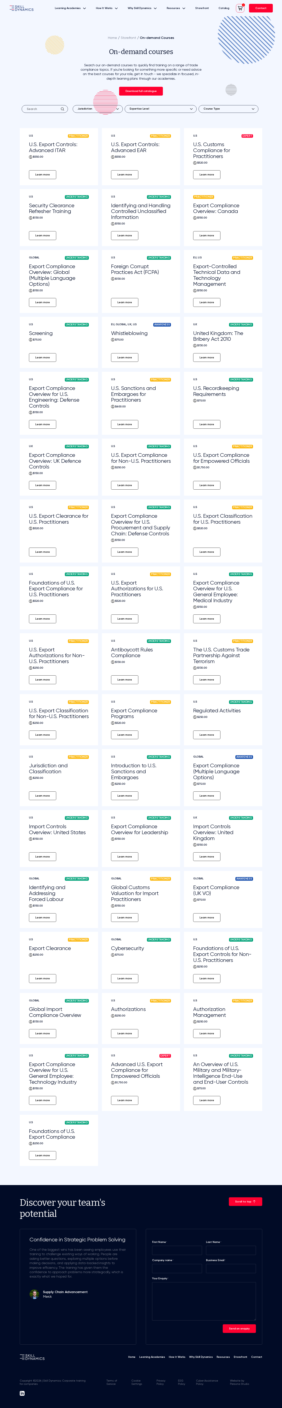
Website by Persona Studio (239, 1382)
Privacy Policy (161, 1382)
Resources (173, 8)
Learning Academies (68, 8)
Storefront (202, 8)
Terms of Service (111, 1382)
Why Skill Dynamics (139, 8)
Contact (256, 1357)
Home (112, 38)
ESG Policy (181, 1382)
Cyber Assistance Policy (207, 1382)
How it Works (177, 1357)
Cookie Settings (136, 1382)
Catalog (224, 8)
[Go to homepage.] (21, 8)
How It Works (104, 8)
